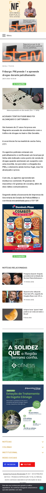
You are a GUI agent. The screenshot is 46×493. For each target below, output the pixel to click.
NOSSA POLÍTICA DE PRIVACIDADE (14, 474)
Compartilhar (20, 84)
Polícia (11, 66)
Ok (41, 488)
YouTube (27, 464)
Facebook (11, 464)
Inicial (4, 66)
